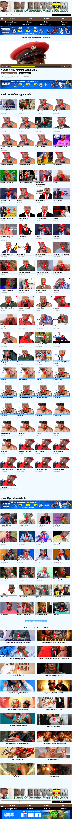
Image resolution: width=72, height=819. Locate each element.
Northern (47, 22)
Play (2, 66)
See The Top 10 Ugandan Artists (36, 621)
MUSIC (29, 19)
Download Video (25, 73)
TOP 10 (63, 19)
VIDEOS (46, 19)
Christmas (25, 25)
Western (64, 22)
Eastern (30, 22)
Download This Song (10, 73)
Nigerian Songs (45, 25)
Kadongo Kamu (11, 22)
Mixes (64, 25)
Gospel (8, 25)
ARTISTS (12, 19)
